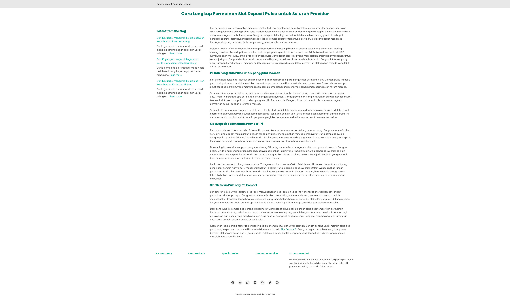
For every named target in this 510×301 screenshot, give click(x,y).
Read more (175, 53)
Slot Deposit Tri (289, 229)
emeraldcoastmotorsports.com (174, 3)
